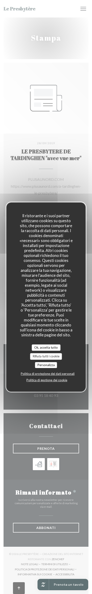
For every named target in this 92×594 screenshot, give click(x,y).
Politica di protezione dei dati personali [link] (48, 374)
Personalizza (46, 365)
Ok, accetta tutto (46, 347)
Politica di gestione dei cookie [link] (46, 380)
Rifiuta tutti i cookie (46, 356)
